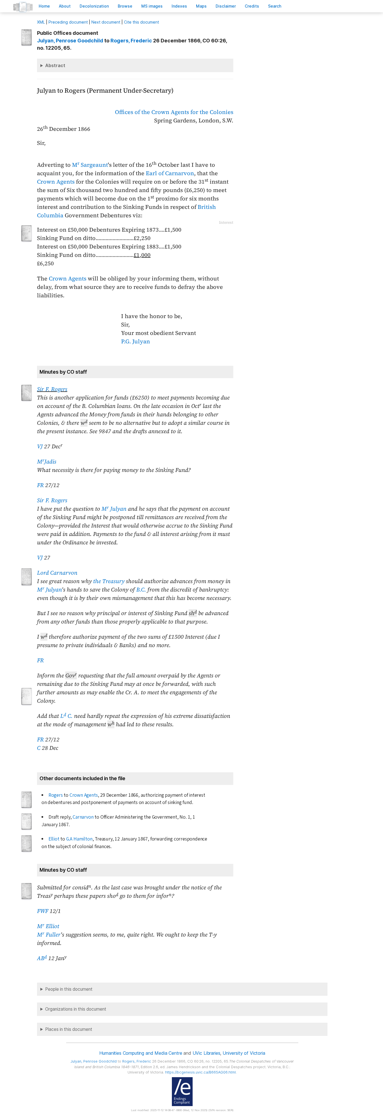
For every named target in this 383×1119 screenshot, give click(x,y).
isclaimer (226, 6)
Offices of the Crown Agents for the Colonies (174, 112)
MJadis (46, 461)
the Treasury (108, 581)
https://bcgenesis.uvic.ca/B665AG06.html (200, 1072)
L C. (66, 716)
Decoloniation (94, 6)
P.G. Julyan (135, 341)
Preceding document (68, 22)
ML (41, 22)
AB (42, 958)
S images (152, 6)
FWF (42, 911)
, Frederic (131, 41)
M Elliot (48, 926)
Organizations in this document (75, 1009)
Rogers (56, 795)
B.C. (141, 589)
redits (252, 6)
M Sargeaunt (90, 165)
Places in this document (68, 1029)
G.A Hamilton (79, 838)
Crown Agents (56, 182)
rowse (125, 6)
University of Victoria (244, 1053)
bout (65, 6)
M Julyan (113, 509)
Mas (201, 6)
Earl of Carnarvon (170, 173)
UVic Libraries (206, 1053)
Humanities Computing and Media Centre (140, 1053)
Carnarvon (83, 817)
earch (275, 6)
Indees (179, 6)
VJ (40, 446)
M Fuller (49, 934)
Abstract (55, 65)
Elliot (54, 838)
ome (44, 6)
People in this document (69, 989)
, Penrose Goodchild (70, 41)
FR (40, 485)
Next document (105, 22)
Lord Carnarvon (57, 573)
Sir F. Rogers (52, 389)
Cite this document (141, 22)
